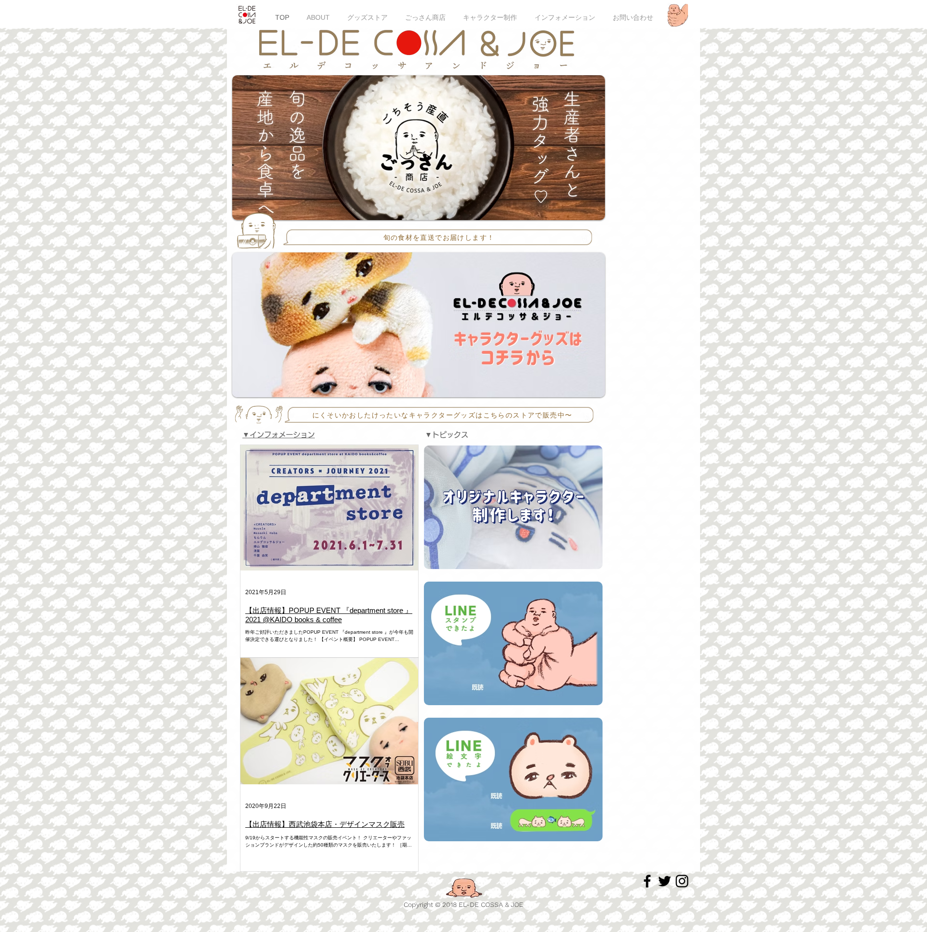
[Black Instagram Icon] (682, 881)
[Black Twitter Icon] (664, 881)
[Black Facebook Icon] (647, 881)
